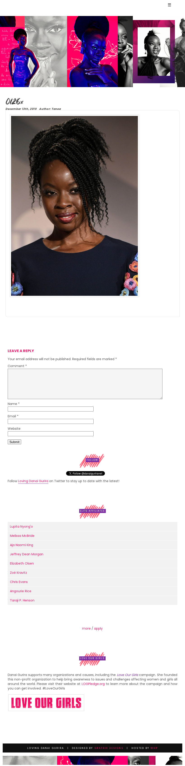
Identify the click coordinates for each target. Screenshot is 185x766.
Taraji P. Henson (22, 600)
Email (13, 416)
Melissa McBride (22, 535)
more (86, 628)
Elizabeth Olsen (22, 563)
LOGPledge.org (93, 684)
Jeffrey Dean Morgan (26, 554)
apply (98, 628)
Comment (17, 366)
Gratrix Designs (108, 748)
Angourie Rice (20, 591)
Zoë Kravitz (18, 572)
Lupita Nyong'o (21, 526)
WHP (154, 748)
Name (14, 404)
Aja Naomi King (21, 545)
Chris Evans (19, 582)
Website (14, 429)
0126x (14, 102)
